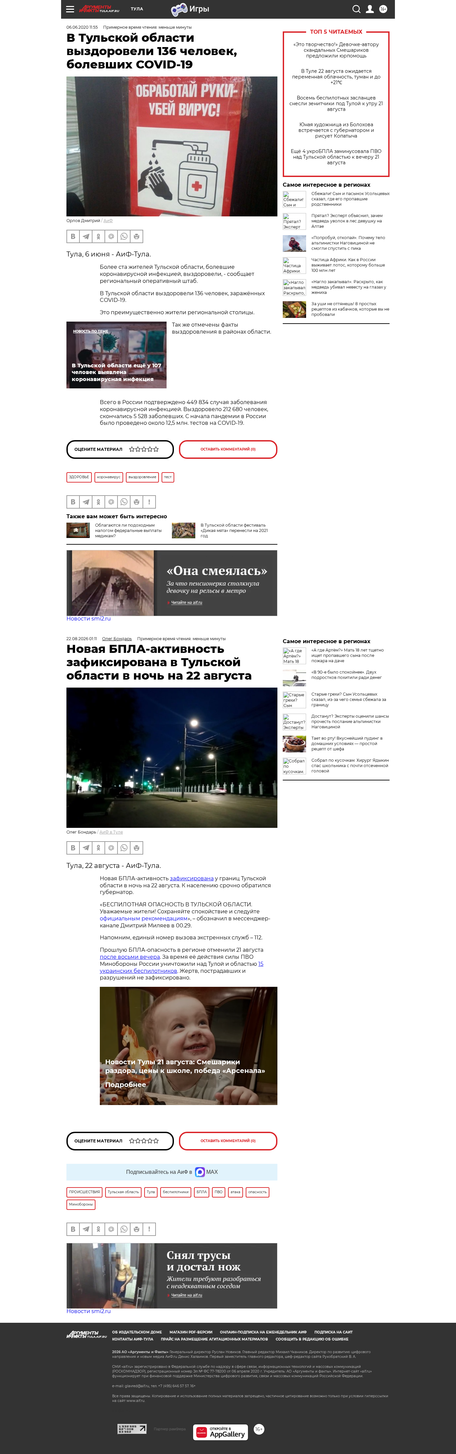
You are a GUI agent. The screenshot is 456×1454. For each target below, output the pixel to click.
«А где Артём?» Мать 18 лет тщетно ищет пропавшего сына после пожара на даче (347, 655)
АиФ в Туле (111, 832)
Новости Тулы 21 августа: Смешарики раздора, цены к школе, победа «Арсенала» (185, 1066)
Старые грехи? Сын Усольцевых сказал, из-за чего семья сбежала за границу (348, 699)
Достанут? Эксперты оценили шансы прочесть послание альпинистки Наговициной (350, 721)
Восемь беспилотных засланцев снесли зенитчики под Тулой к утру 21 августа (336, 103)
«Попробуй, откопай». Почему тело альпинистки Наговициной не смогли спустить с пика (348, 243)
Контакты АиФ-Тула (132, 1339)
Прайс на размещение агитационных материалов (214, 1339)
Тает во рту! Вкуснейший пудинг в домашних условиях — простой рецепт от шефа (347, 743)
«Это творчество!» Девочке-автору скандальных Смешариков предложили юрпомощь (336, 50)
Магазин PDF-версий (191, 1332)
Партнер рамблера (170, 1429)
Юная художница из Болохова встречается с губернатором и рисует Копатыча (336, 130)
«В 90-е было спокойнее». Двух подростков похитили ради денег (346, 675)
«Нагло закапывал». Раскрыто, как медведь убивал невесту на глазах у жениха (348, 287)
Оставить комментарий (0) (228, 449)
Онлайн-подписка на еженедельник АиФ (263, 1332)
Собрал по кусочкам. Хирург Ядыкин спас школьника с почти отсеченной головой (350, 765)
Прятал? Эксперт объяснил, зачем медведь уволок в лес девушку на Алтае (347, 221)
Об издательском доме (137, 1332)
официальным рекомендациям (144, 918)
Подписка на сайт (333, 1332)
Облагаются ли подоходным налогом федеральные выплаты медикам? (128, 530)
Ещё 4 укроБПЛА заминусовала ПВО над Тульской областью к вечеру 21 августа (336, 157)
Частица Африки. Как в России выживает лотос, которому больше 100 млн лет (348, 265)
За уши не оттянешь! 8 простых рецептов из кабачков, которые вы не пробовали (350, 309)
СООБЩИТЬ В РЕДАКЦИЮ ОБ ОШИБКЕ (312, 1339)
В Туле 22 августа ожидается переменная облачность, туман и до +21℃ (336, 76)
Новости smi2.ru (88, 618)
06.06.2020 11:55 (82, 27)
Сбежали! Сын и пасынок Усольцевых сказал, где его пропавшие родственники (350, 199)
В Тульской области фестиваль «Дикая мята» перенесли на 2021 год (234, 530)
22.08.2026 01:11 (81, 638)
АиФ (108, 220)
